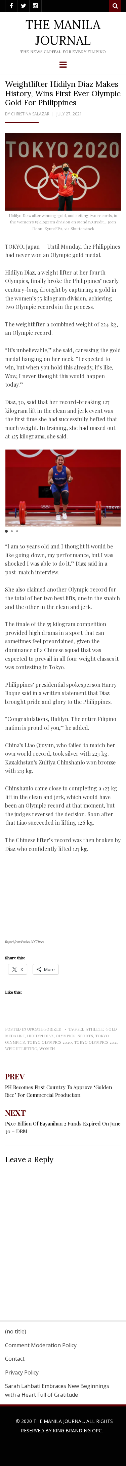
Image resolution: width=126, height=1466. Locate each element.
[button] (6, 531)
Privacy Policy (22, 1372)
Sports (85, 1035)
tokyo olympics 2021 (96, 1042)
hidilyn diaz (40, 1035)
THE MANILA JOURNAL (63, 32)
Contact (15, 1358)
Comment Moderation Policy (41, 1345)
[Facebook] (11, 6)
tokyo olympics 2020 (49, 1042)
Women (47, 1048)
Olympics (66, 1035)
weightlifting (21, 1048)
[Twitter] (23, 6)
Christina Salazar (30, 114)
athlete (94, 1029)
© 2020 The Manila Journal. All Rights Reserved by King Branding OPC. (64, 1426)
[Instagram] (35, 6)
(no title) (15, 1331)
